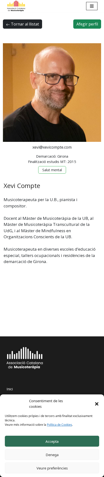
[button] (96, 403)
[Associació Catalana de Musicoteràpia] (16, 6)
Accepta (52, 441)
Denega (52, 454)
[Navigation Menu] (91, 6)
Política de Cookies (59, 425)
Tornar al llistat (24, 24)
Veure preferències (52, 468)
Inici (10, 388)
